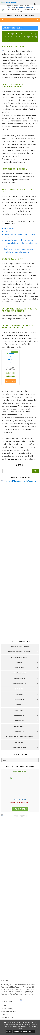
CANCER (19, 662)
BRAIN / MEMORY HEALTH (19, 657)
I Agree (8, 1031)
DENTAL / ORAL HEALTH (19, 673)
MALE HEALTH (19, 731)
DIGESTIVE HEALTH (19, 678)
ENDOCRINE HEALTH (19, 683)
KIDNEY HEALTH (19, 715)
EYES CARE (19, 694)
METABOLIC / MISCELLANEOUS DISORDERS (19, 737)
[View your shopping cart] (35, 4)
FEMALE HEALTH (19, 699)
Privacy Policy (7, 1017)
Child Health (19, 668)
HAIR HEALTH (19, 705)
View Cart (9, 15)
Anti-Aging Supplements (20, 646)
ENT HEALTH (19, 689)
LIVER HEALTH (19, 721)
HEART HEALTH (19, 710)
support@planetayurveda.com (24, 7)
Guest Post (6, 1015)
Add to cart (20, 809)
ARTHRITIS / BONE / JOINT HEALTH (19, 652)
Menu (3, 20)
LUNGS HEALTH (19, 726)
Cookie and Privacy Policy (24, 1031)
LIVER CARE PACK (19, 771)
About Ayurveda (29, 15)
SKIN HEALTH (19, 742)
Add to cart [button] (10, 381)
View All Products (8, 1012)
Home (3, 1006)
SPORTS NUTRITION (19, 747)
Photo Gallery (18, 15)
